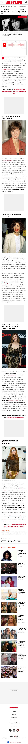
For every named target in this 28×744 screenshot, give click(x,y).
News (20, 541)
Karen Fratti (6, 37)
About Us (14, 711)
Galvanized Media (11, 738)
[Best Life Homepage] (14, 2)
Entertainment (9, 6)
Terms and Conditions (14, 722)
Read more (24, 534)
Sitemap (14, 714)
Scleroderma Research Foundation (17, 516)
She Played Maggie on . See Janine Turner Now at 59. (14, 91)
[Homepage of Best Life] (13, 707)
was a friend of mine (10, 400)
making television (9, 60)
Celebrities (14, 540)
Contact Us (14, 717)
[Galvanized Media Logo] (14, 736)
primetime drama (6, 69)
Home (2, 6)
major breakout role (8, 160)
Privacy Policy (14, 720)
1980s (3, 540)
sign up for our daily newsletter (15, 417)
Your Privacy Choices (15, 742)
